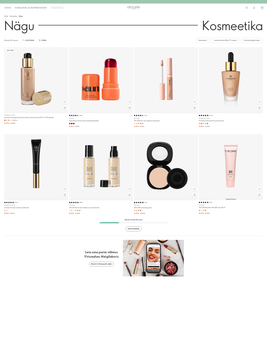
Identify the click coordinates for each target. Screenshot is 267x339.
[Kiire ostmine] (64, 107)
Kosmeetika (13, 16)
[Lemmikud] (64, 102)
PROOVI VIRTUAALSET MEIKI (101, 264)
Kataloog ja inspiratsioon (31, 7)
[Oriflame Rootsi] (133, 7)
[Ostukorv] (262, 8)
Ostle (8, 7)
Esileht (6, 16)
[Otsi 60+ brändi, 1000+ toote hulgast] (246, 7)
